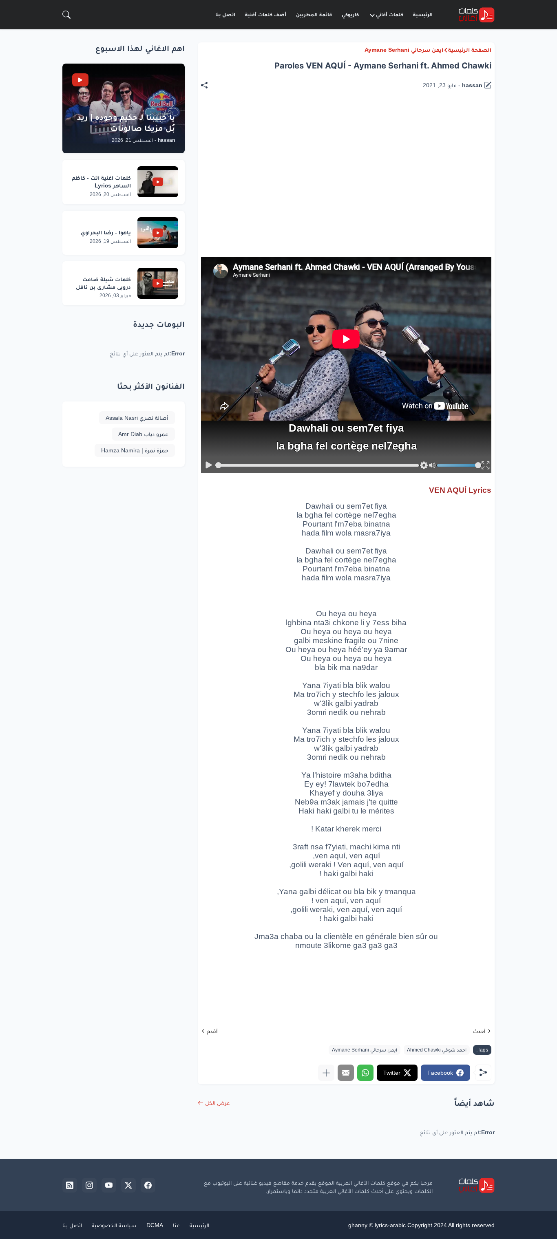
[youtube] (109, 1185)
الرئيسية (423, 14)
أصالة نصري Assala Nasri (137, 417)
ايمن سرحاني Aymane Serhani (404, 49)
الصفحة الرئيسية (469, 49)
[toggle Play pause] (209, 465)
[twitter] (128, 1185)
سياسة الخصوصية (114, 1225)
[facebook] (148, 1185)
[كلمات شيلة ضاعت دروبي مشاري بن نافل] (157, 283)
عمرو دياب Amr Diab (143, 434)
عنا (176, 1225)
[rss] (69, 1185)
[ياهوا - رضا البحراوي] (157, 232)
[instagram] (89, 1185)
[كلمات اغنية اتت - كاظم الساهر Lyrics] (157, 181)
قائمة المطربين (314, 14)
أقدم (212, 1031)
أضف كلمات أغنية (265, 14)
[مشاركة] (208, 85)
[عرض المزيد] (326, 1073)
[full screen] (486, 465)
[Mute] (432, 465)
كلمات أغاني (389, 14)
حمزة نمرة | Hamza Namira (134, 450)
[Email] (346, 1073)
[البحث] (66, 15)
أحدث (479, 1031)
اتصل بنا (225, 14)
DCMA (154, 1225)
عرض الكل (217, 1103)
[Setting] (424, 465)
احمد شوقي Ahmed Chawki (436, 1050)
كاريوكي (350, 14)
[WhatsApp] (365, 1073)
